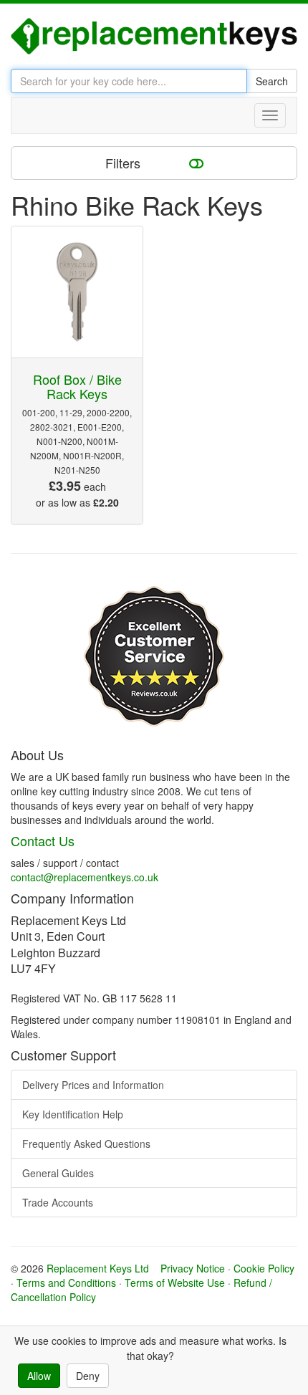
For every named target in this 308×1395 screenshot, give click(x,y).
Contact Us (42, 840)
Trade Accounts (57, 1202)
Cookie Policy (264, 1268)
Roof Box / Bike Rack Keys (77, 386)
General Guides (58, 1173)
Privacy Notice (192, 1268)
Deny (88, 1375)
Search (272, 81)
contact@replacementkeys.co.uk (84, 877)
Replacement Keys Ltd (98, 1268)
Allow (39, 1375)
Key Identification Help (72, 1114)
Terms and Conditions (66, 1282)
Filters (124, 162)
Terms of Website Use (175, 1282)
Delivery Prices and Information (93, 1085)
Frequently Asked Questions (86, 1143)
